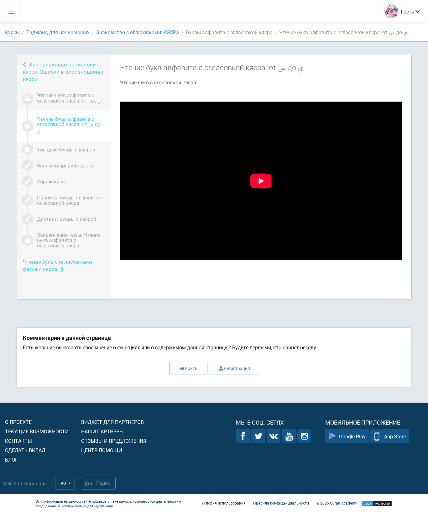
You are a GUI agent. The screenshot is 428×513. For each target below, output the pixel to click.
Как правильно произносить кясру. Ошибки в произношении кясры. (63, 71)
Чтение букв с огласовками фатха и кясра (57, 265)
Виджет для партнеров (112, 422)
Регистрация (237, 368)
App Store (395, 436)
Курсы (12, 32)
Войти (191, 368)
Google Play (352, 436)
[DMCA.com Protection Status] (376, 503)
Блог (11, 459)
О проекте (18, 422)
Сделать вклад (25, 450)
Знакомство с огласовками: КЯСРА (137, 32)
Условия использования (223, 502)
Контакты (18, 440)
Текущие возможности (37, 431)
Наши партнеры (102, 431)
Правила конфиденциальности (281, 502)
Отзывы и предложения (113, 440)
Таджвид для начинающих (58, 32)
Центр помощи (101, 450)
